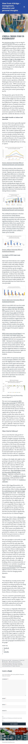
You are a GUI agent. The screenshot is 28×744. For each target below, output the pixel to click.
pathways (10, 664)
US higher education (15, 666)
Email (4, 704)
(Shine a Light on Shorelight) (13, 59)
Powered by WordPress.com (8, 742)
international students (7, 663)
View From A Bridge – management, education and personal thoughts (11, 7)
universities (20, 664)
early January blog (9, 42)
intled (13, 663)
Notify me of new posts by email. (9, 721)
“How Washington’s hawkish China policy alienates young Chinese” (13, 472)
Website (4, 710)
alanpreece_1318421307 (19, 660)
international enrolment (15, 661)
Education (6, 661)
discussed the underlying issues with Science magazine (14, 491)
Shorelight (15, 664)
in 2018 (14, 313)
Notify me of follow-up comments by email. (12, 718)
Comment (5, 679)
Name (4, 698)
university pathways (6, 666)
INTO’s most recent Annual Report (11, 333)
